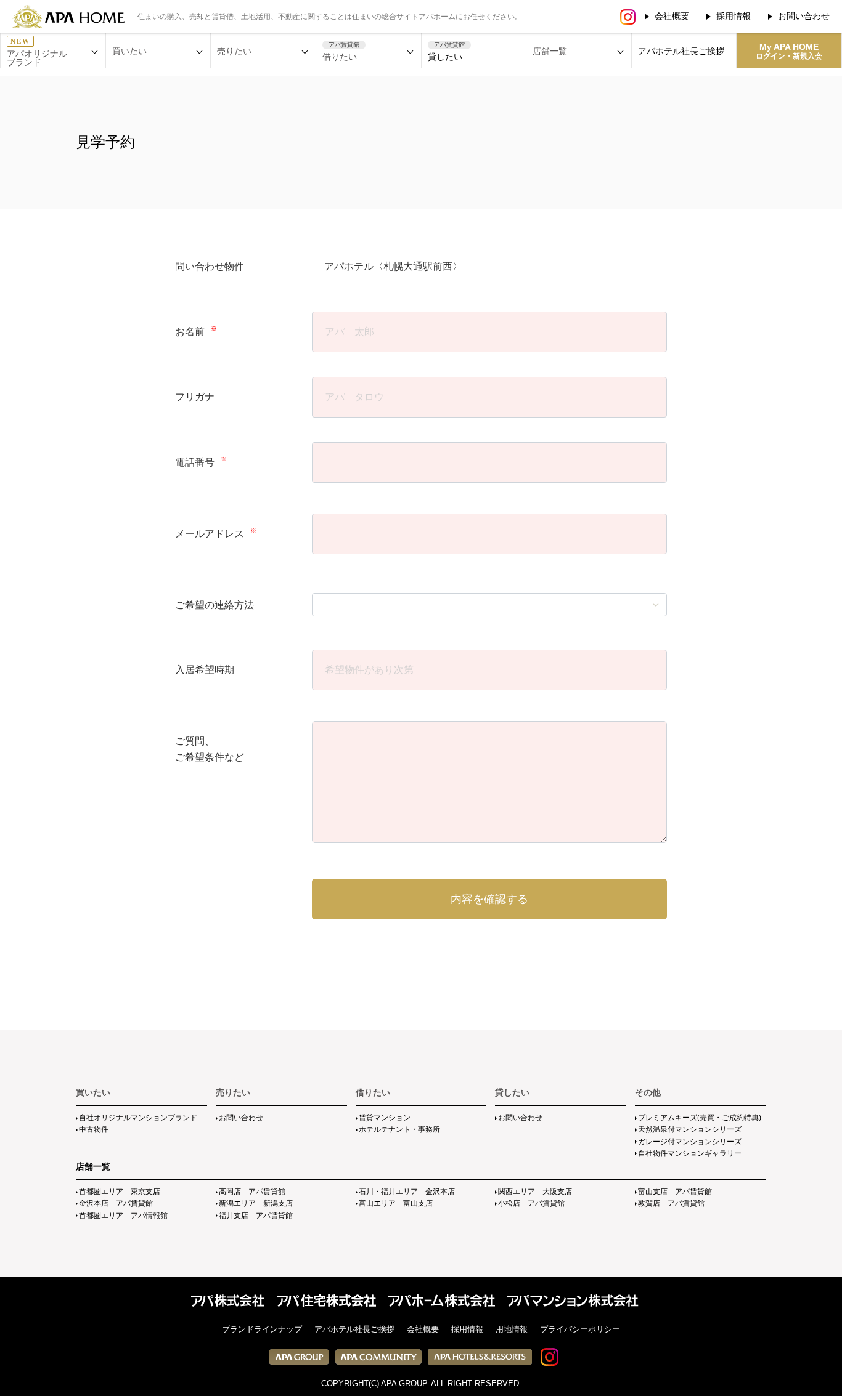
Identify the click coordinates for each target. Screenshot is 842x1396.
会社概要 (672, 16)
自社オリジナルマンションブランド (138, 1117)
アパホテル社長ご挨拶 (681, 51)
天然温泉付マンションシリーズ (690, 1129)
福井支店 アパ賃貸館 (256, 1215)
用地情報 (512, 1329)
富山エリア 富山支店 (396, 1203)
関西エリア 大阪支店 (535, 1191)
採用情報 (733, 16)
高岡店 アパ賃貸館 (252, 1191)
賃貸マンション (385, 1117)
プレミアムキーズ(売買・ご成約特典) (699, 1117)
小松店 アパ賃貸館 (531, 1203)
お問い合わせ (804, 16)
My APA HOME (789, 51)
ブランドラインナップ (262, 1329)
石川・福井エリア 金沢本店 (407, 1191)
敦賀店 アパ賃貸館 (671, 1203)
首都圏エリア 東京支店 (119, 1191)
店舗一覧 (93, 1166)
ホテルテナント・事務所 (399, 1129)
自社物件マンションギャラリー (690, 1153)
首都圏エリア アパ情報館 (123, 1215)
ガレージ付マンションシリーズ (690, 1141)
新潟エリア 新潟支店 (256, 1203)
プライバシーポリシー (580, 1329)
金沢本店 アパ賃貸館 (116, 1203)
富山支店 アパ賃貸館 (675, 1191)
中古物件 (93, 1129)
